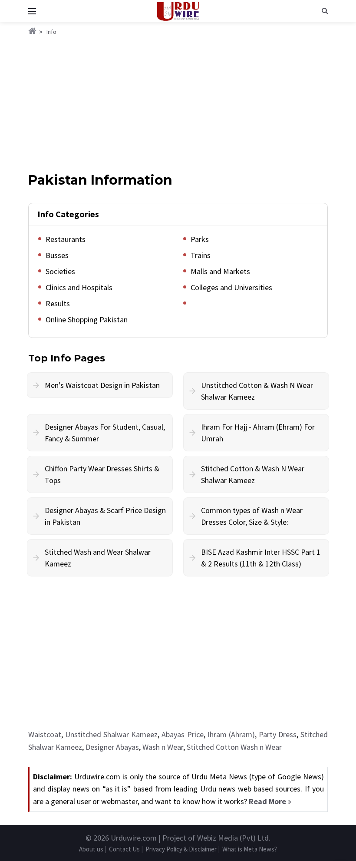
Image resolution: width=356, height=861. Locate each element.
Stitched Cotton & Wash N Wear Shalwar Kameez (252, 474)
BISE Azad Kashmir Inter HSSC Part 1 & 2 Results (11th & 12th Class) (260, 558)
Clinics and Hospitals (79, 287)
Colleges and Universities (231, 287)
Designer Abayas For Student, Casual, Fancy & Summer (105, 433)
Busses (57, 255)
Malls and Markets (220, 271)
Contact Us (124, 849)
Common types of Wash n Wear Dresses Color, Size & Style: (252, 516)
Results (58, 303)
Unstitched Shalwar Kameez (111, 734)
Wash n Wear (162, 747)
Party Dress (278, 734)
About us (91, 849)
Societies (60, 271)
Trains (201, 255)
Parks (200, 239)
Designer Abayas (112, 747)
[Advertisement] (178, 102)
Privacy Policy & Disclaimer (181, 849)
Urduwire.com (134, 838)
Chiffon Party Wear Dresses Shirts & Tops (102, 474)
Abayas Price (182, 734)
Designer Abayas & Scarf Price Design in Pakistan (105, 516)
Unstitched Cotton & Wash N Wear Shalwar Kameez (257, 391)
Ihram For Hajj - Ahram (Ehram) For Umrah (258, 433)
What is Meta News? (249, 849)
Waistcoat (44, 734)
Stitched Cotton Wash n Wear (234, 747)
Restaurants (66, 239)
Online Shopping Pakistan (87, 320)
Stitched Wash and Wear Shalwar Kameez (98, 558)
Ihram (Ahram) (231, 734)
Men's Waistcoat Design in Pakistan (102, 385)
